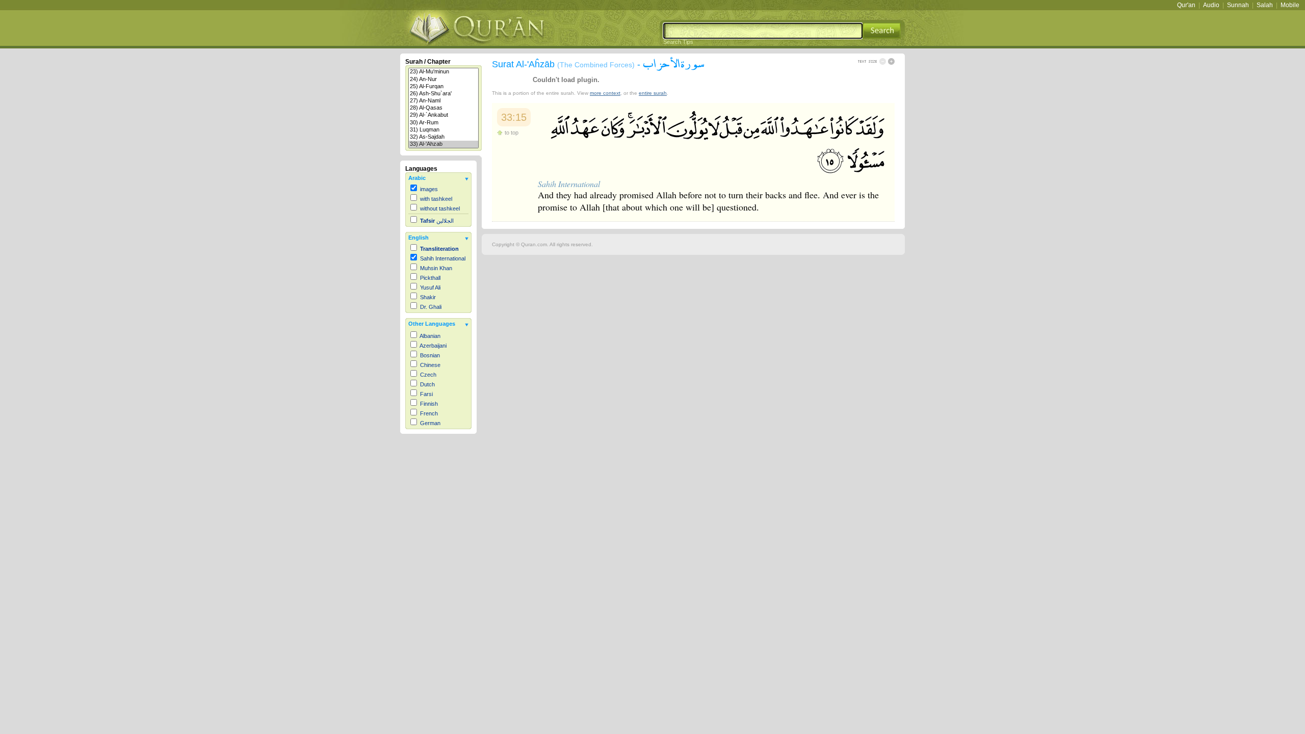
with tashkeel (436, 199)
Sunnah (1238, 5)
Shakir (428, 297)
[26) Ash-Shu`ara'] (443, 93)
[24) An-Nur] (443, 79)
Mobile (1290, 5)
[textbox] (763, 31)
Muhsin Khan (436, 268)
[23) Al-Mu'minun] (443, 71)
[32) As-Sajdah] (443, 137)
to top (511, 132)
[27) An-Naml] (443, 100)
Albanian (430, 336)
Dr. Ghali (430, 307)
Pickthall (430, 278)
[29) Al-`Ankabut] (443, 115)
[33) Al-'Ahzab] (443, 144)
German (430, 423)
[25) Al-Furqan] (443, 86)
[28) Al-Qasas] (443, 108)
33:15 (514, 117)
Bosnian (430, 355)
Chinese (430, 365)
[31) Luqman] (443, 130)
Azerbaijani (433, 346)
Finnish (429, 404)
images (429, 189)
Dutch (427, 384)
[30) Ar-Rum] (443, 122)
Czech (428, 375)
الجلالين (437, 221)
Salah (1265, 5)
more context (605, 93)
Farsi (426, 394)
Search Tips (678, 42)
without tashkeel (440, 208)
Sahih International (442, 258)
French (429, 413)
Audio (1211, 5)
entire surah (653, 93)
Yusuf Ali (430, 287)
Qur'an (1186, 5)
